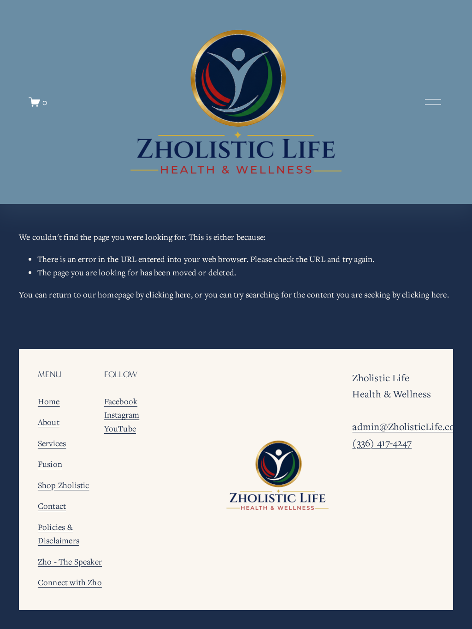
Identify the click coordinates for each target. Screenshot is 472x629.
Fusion (50, 464)
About (48, 422)
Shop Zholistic (63, 485)
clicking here (168, 294)
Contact (52, 506)
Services (52, 443)
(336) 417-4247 (382, 442)
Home (49, 401)
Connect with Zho (70, 582)
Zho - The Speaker (70, 561)
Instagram (122, 414)
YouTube (120, 428)
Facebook (120, 401)
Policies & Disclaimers (58, 534)
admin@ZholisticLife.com (407, 426)
